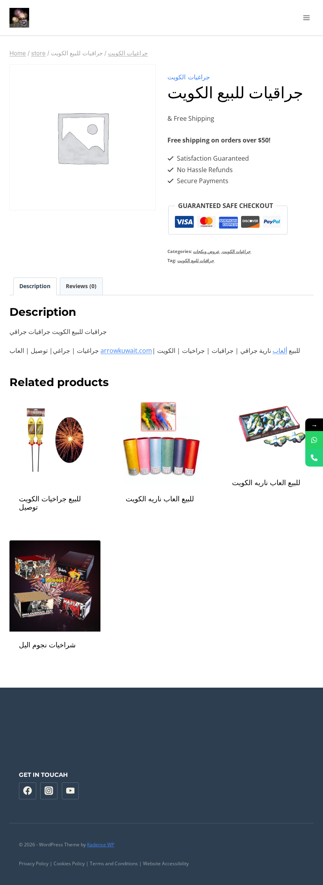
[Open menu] (306, 17)
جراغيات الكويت (188, 77)
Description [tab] (34, 286)
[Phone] (314, 458)
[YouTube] (70, 791)
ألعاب (280, 350)
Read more (161, 520)
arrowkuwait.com (126, 350)
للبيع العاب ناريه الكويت (160, 499)
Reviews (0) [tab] (81, 286)
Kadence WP (100, 844)
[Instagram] (49, 791)
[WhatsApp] (314, 440)
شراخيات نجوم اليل (47, 645)
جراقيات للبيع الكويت (195, 260)
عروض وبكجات (206, 251)
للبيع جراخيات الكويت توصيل (50, 503)
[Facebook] (27, 791)
